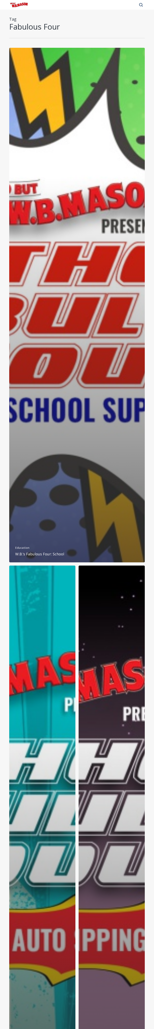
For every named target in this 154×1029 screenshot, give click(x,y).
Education (22, 548)
